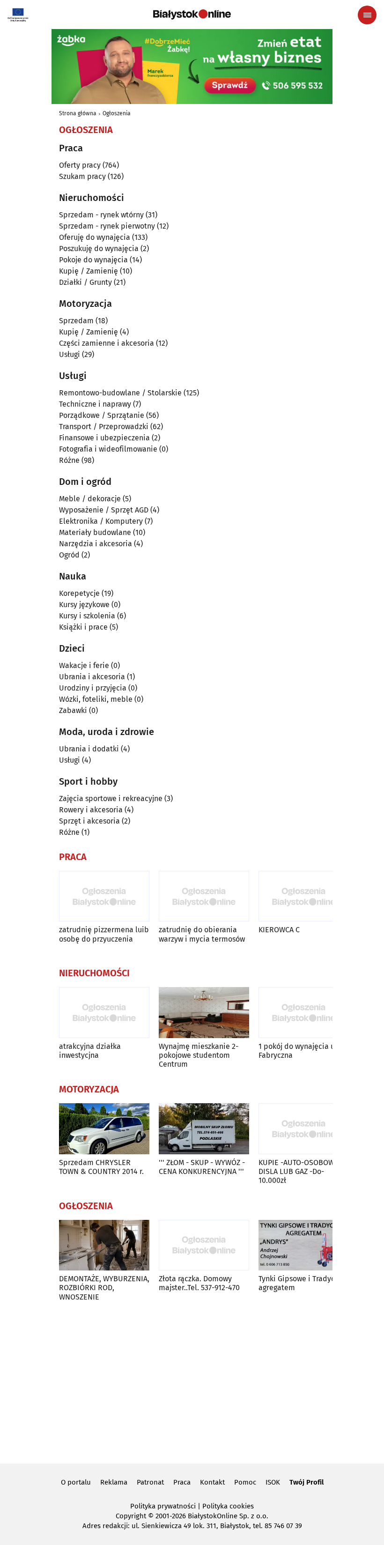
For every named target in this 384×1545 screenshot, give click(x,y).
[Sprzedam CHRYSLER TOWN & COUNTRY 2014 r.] (104, 1128)
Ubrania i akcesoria (92, 676)
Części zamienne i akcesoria (106, 343)
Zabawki (73, 710)
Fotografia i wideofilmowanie (108, 449)
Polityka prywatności (163, 1506)
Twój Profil (306, 1482)
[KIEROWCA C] (303, 896)
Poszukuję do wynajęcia (99, 248)
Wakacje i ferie (84, 665)
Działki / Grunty (85, 282)
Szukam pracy (82, 176)
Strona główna (77, 113)
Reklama (113, 1482)
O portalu (76, 1482)
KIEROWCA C (279, 929)
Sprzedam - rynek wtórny (101, 214)
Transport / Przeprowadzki (103, 426)
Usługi (69, 354)
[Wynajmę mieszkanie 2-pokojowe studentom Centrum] (204, 1012)
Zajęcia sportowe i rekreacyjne (110, 798)
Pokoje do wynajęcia (93, 259)
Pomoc (245, 1482)
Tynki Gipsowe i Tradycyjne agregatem (303, 1283)
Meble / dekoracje (90, 498)
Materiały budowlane (95, 532)
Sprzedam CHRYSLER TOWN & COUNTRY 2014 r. (101, 1167)
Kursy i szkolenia (87, 615)
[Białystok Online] (192, 14)
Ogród (69, 554)
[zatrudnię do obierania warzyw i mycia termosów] (204, 896)
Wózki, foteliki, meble (96, 699)
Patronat (150, 1482)
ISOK (273, 1482)
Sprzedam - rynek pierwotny (107, 226)
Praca (182, 1482)
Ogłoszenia (117, 113)
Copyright (131, 1516)
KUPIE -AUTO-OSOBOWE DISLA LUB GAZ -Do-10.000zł (298, 1171)
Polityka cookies (228, 1506)
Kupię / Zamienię (88, 271)
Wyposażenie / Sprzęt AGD (103, 509)
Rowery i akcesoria (91, 809)
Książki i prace (83, 627)
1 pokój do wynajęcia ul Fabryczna (297, 1051)
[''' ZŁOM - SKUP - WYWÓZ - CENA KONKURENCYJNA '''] (204, 1128)
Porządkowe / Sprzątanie (101, 415)
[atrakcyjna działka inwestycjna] (104, 1012)
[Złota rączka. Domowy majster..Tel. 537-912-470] (204, 1245)
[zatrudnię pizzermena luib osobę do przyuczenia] (104, 896)
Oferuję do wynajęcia (94, 237)
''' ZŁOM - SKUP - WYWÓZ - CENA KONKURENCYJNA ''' (202, 1167)
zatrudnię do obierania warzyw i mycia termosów (202, 934)
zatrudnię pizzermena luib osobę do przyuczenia (104, 934)
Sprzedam (76, 320)
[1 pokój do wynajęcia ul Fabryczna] (303, 1012)
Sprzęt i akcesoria (89, 821)
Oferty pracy (80, 165)
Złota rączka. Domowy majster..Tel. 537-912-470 (199, 1283)
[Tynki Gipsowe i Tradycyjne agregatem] (303, 1245)
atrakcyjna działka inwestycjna (90, 1051)
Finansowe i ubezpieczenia (104, 437)
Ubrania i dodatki (89, 748)
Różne (69, 460)
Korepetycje (79, 593)
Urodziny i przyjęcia (92, 687)
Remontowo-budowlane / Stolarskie (120, 392)
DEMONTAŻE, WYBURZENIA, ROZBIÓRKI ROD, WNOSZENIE (104, 1287)
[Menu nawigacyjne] (367, 15)
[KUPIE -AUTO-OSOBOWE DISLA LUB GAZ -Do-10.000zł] (303, 1128)
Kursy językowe (84, 604)
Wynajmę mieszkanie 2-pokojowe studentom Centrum (198, 1055)
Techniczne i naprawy (95, 404)
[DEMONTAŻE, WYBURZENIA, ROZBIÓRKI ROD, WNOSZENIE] (104, 1245)
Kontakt (212, 1482)
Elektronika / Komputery (101, 521)
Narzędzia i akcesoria (95, 543)
